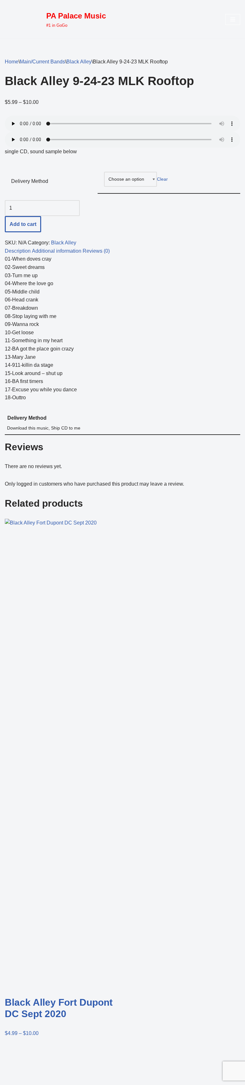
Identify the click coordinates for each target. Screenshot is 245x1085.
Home (12, 61)
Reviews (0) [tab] (96, 251)
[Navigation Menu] (232, 19)
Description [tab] (18, 251)
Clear (162, 179)
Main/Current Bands (42, 61)
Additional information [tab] (56, 251)
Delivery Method (29, 181)
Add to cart (23, 224)
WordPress (61, 1078)
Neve (11, 1078)
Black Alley (79, 61)
